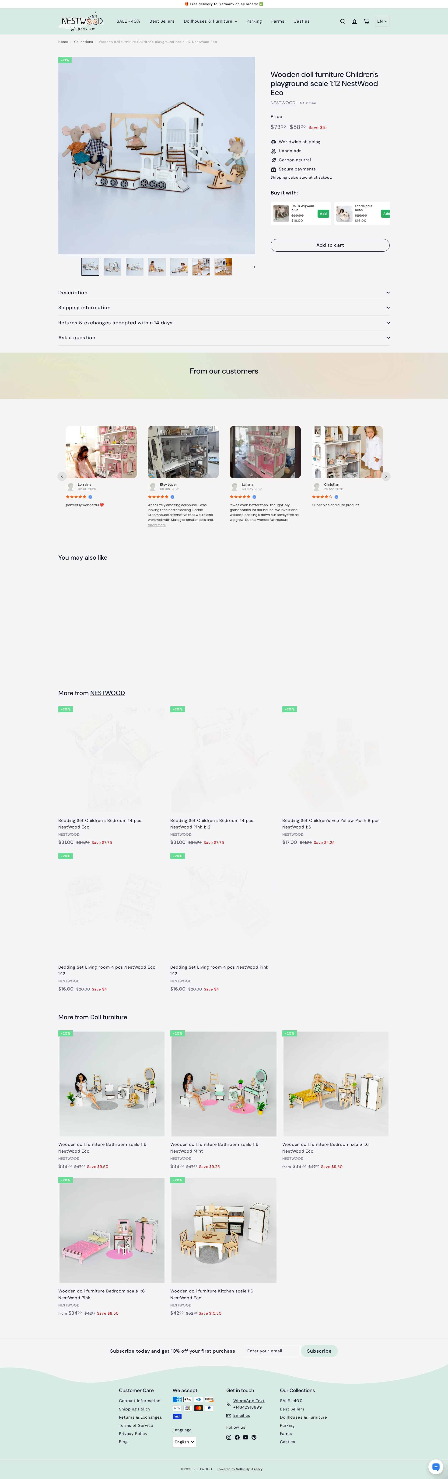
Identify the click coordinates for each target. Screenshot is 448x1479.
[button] (75, 525)
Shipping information (84, 307)
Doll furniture (108, 1017)
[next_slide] (386, 476)
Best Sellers (162, 21)
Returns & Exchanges (140, 1417)
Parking (254, 21)
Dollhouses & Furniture (209, 21)
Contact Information (140, 1400)
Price (276, 116)
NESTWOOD (283, 103)
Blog (123, 1441)
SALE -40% (128, 21)
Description (73, 292)
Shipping (279, 177)
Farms (277, 21)
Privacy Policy (133, 1433)
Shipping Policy (134, 1409)
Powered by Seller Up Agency (240, 1469)
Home (63, 42)
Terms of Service (136, 1425)
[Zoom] (156, 155)
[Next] (252, 266)
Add (323, 213)
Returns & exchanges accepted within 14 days (115, 322)
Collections (83, 42)
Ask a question (76, 337)
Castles (301, 21)
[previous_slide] (62, 476)
